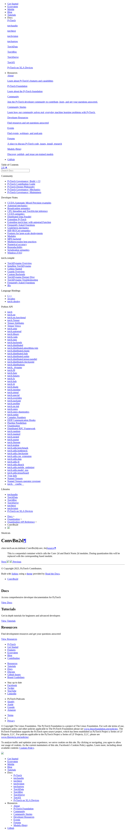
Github (10, 828)
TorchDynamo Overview (19, 263)
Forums (17, 822)
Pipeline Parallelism (16, 423)
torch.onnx (12, 409)
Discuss (11, 671)
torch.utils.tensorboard (18, 473)
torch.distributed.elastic (18, 350)
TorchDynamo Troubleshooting (22, 280)
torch (9, 312)
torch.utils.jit (13, 461)
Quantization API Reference (21, 522)
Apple (10, 704)
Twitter (10, 688)
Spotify (10, 701)
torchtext (11, 505)
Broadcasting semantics (18, 208)
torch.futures (13, 375)
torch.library (13, 334)
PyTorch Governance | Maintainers (24, 192)
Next (4, 561)
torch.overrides (14, 398)
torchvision (12, 508)
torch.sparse (13, 439)
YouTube (11, 691)
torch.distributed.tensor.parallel (22, 359)
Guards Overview (16, 271)
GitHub (11, 159)
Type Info (12, 475)
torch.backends (14, 342)
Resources (12, 663)
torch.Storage (13, 442)
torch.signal (13, 392)
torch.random (13, 431)
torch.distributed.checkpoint (20, 362)
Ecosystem (12, 6)
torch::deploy (13, 301)
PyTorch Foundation (23, 808)
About (17, 806)
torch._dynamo (14, 367)
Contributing (13, 658)
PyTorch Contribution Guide (21, 184)
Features (11, 650)
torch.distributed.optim (18, 356)
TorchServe (13, 502)
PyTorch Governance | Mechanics (23, 189)
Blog (9, 12)
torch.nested (13, 437)
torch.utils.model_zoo (17, 470)
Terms (10, 715)
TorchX (17, 797)
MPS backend (14, 239)
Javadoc (11, 298)
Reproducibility (14, 247)
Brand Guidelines (15, 677)
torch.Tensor (13, 320)
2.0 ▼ (4, 167)
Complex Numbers (16, 417)
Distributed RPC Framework (21, 428)
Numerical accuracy (17, 244)
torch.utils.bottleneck (17, 450)
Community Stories (23, 814)
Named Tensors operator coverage (24, 481)
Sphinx (15, 573)
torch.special (13, 395)
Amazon (11, 710)
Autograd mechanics (17, 205)
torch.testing (13, 445)
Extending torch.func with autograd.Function (29, 222)
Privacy (11, 720)
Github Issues (14, 674)
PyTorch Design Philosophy (21, 186)
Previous (16, 561)
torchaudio (12, 494)
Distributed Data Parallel (19, 216)
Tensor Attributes (15, 323)
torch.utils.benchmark (17, 448)
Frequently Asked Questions (21, 225)
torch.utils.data (14, 459)
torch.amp (12, 328)
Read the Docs (52, 573)
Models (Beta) (20, 825)
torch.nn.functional (16, 317)
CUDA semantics (15, 214)
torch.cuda (12, 337)
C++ (9, 296)
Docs (10, 516)
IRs (9, 285)
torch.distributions (16, 364)
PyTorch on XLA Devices (20, 511)
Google (11, 707)
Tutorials (11, 15)
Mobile (10, 9)
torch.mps (12, 339)
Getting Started (14, 268)
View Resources (9, 639)
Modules (11, 236)
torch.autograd (14, 331)
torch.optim (12, 414)
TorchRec (12, 500)
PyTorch (11, 644)
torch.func (12, 373)
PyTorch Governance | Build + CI (23, 181)
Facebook (12, 685)
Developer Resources (24, 817)
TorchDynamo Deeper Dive (21, 277)
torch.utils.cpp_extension (19, 456)
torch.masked (13, 434)
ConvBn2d (12, 579)
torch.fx (11, 378)
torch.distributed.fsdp (17, 353)
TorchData (12, 497)
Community (19, 811)
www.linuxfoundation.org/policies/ (101, 728)
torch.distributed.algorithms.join (22, 348)
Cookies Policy (26, 748)
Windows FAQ (14, 252)
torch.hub (12, 381)
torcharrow (19, 786)
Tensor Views (14, 326)
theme (29, 573)
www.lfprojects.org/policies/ (15, 737)
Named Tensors (15, 478)
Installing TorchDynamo (19, 266)
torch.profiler (13, 403)
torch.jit (11, 384)
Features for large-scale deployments (25, 233)
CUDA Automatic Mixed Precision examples (29, 202)
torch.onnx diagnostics (18, 412)
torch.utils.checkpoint (17, 453)
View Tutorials (8, 621)
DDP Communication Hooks (21, 420)
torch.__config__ (15, 484)
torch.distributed (15, 345)
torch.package (14, 400)
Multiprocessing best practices (21, 241)
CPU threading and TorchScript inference (27, 211)
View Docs (6, 602)
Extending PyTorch (16, 219)
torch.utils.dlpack (15, 464)
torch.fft (11, 370)
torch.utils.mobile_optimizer (20, 467)
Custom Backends (16, 274)
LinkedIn (11, 693)
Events (17, 819)
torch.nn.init (13, 406)
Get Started (12, 3)
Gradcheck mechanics (18, 227)
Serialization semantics (18, 250)
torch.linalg (12, 387)
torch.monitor (13, 389)
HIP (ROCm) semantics (18, 230)
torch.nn (11, 314)
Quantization (13, 425)
